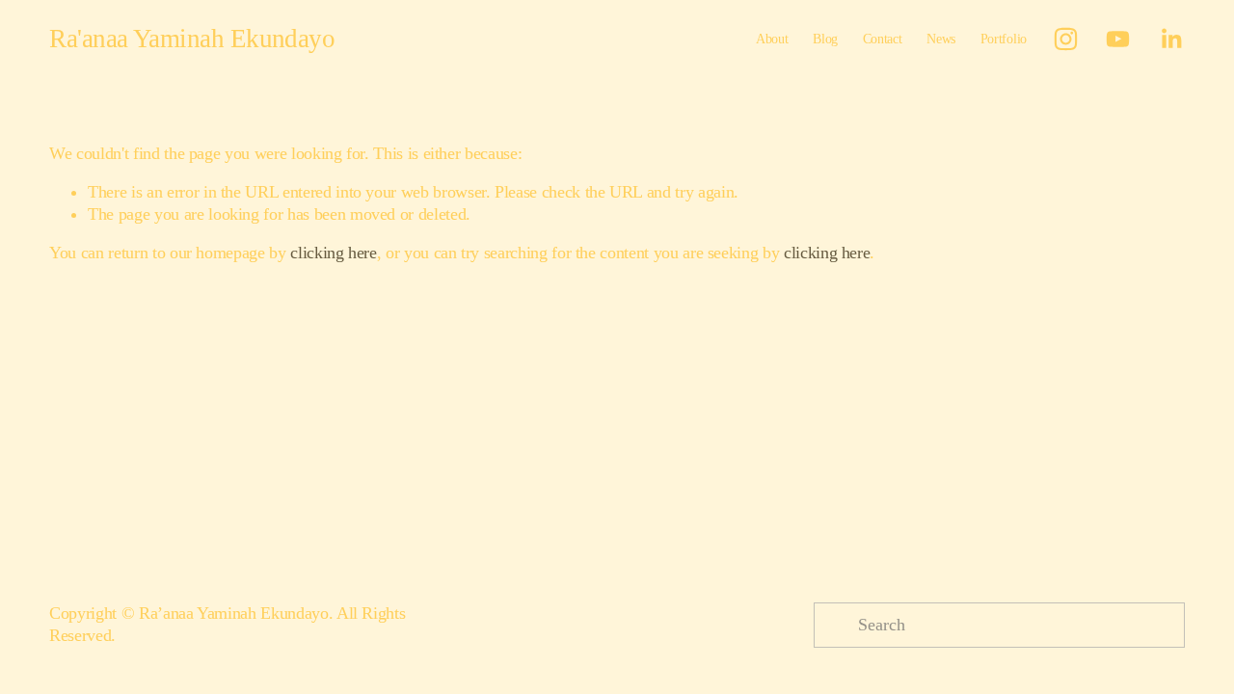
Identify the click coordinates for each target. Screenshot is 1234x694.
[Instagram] (1066, 39)
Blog (825, 38)
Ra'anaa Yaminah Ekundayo (192, 38)
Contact (882, 38)
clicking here (333, 252)
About (772, 38)
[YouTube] (1118, 39)
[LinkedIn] (1171, 39)
